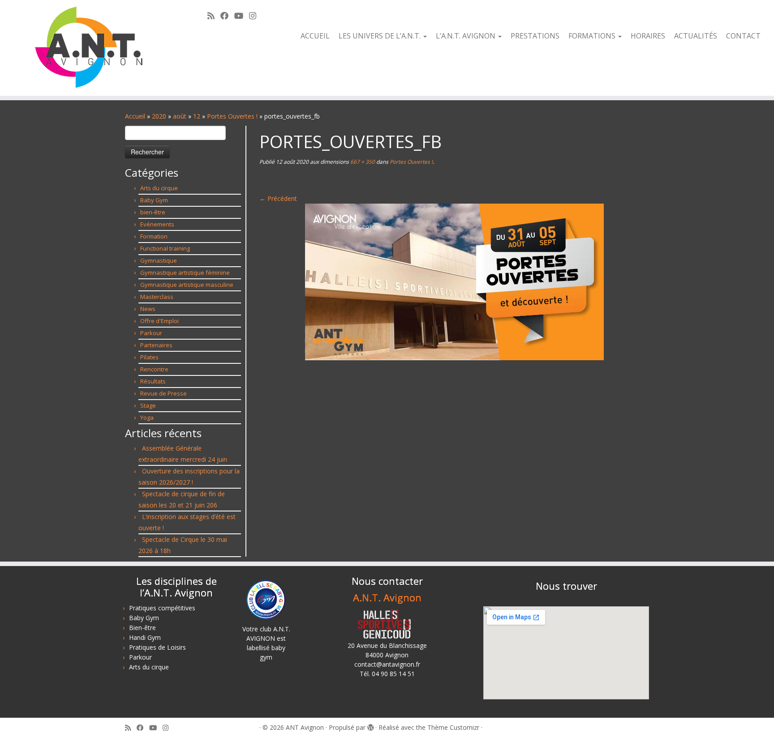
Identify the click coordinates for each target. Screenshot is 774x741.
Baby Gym (154, 200)
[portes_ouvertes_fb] (454, 281)
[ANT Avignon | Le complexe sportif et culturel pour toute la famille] (89, 47)
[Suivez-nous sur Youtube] (241, 15)
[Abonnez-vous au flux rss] (213, 15)
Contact (743, 36)
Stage (148, 405)
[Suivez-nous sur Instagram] (255, 15)
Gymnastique (158, 260)
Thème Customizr (453, 727)
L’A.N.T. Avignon (466, 36)
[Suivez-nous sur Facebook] (227, 15)
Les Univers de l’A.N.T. (380, 36)
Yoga (147, 417)
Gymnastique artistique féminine (185, 272)
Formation (154, 236)
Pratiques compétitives (162, 608)
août (179, 116)
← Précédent (278, 198)
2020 (159, 116)
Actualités (695, 36)
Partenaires (156, 345)
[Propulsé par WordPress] (370, 726)
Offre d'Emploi (159, 321)
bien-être (152, 212)
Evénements (157, 224)
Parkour (151, 333)
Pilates (149, 357)
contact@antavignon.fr (387, 664)
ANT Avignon (305, 727)
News (147, 309)
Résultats (153, 381)
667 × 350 (362, 162)
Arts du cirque (159, 188)
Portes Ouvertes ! (232, 116)
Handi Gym (145, 637)
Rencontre (154, 369)
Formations (592, 36)
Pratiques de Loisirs (157, 647)
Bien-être (142, 627)
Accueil (315, 36)
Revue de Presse (163, 393)
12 (196, 116)
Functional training (165, 248)
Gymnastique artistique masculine (186, 285)
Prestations (535, 36)
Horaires (648, 36)
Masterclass (156, 297)
